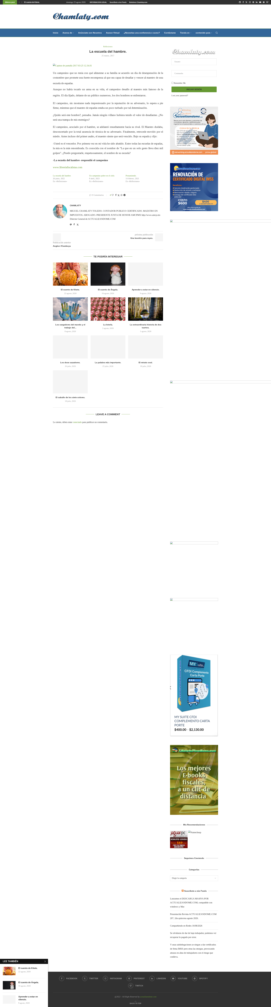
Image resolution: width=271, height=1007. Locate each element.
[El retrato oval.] (145, 347)
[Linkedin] (256, 2)
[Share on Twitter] (119, 195)
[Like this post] (113, 195)
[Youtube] (260, 2)
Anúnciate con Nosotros (90, 33)
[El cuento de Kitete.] (70, 274)
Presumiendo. (131, 176)
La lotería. (108, 325)
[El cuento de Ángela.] (108, 274)
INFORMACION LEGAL (98, 2)
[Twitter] (246, 2)
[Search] (216, 33)
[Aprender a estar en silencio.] (145, 274)
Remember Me (179, 83)
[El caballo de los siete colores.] (70, 381)
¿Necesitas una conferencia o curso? (142, 33)
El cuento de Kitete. (32, 2)
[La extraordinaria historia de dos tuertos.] (145, 309)
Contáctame (170, 33)
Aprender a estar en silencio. (145, 290)
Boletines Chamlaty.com (138, 2)
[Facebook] (243, 2)
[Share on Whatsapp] (121, 195)
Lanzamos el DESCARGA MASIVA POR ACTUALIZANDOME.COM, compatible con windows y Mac (191, 902)
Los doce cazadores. (70, 362)
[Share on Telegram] (124, 195)
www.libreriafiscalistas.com (68, 167)
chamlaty (75, 205)
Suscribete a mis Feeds (195, 891)
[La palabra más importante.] (108, 347)
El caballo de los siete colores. (70, 397)
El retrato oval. (146, 362)
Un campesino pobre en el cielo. (102, 176)
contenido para (203, 33)
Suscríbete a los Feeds (118, 2)
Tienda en (185, 33)
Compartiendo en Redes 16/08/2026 (186, 926)
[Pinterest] (253, 2)
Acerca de (67, 33)
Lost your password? (179, 95)
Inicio (55, 33)
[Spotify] (264, 2)
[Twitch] (267, 2)
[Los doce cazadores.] (70, 347)
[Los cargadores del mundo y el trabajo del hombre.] (70, 309)
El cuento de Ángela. (108, 290)
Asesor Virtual (113, 33)
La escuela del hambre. (62, 176)
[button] (19, 2)
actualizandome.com (148, 997)
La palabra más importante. (108, 362)
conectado (77, 422)
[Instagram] (250, 2)
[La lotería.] (108, 309)
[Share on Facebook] (115, 195)
